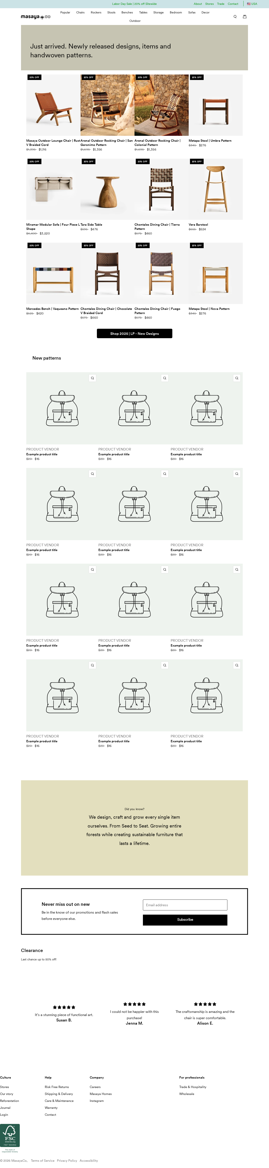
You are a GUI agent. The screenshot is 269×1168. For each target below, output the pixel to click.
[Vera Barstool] (216, 189)
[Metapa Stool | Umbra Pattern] (216, 105)
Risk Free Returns (57, 1087)
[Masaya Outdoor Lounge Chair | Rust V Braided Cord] (53, 105)
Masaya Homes (101, 1094)
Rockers (96, 12)
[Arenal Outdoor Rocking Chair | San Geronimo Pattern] (107, 105)
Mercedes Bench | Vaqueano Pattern (52, 309)
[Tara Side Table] (107, 189)
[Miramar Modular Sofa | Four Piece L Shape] (53, 189)
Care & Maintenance (59, 1101)
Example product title (41, 454)
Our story (6, 1094)
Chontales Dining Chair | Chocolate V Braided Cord (106, 311)
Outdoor (135, 20)
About (198, 3)
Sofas (191, 12)
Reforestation (9, 1101)
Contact (233, 3)
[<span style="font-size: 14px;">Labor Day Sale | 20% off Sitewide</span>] (134, 3)
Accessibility (89, 1161)
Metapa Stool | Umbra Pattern (210, 141)
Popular (65, 12)
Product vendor (42, 449)
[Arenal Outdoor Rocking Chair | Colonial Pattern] (161, 105)
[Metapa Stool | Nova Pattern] (216, 273)
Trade (220, 3)
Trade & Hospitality (192, 1087)
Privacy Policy (67, 1161)
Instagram (97, 1101)
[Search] (233, 16)
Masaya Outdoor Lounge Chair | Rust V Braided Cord (53, 143)
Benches (127, 12)
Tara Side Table (91, 225)
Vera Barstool (198, 225)
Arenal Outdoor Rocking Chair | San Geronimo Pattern (106, 143)
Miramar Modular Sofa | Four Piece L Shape (53, 227)
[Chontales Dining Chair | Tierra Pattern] (161, 189)
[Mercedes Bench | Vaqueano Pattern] (53, 273)
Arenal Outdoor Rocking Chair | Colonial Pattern (157, 143)
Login (4, 1115)
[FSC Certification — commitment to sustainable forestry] (10, 1153)
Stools (111, 12)
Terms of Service (42, 1161)
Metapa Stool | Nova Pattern (209, 309)
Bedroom (176, 12)
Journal (5, 1108)
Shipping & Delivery (59, 1094)
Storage (158, 12)
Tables (143, 12)
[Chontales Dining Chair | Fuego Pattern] (161, 273)
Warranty (51, 1108)
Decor (206, 12)
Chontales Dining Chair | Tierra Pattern (157, 227)
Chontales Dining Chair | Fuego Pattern (157, 311)
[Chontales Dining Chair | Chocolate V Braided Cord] (107, 273)
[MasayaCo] (35, 16)
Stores (209, 3)
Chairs (80, 12)
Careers (95, 1087)
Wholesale (186, 1094)
